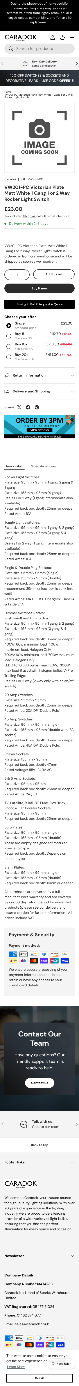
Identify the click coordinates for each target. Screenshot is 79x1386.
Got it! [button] (39, 1378)
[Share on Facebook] (28, 407)
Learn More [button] (16, 1367)
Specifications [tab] (43, 466)
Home (8, 92)
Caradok (10, 179)
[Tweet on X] (19, 407)
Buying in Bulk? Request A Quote (40, 304)
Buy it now (40, 288)
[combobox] (39, 49)
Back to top (39, 1145)
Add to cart (54, 274)
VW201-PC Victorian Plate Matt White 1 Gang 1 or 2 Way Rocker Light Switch (39, 96)
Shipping (29, 216)
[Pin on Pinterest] (36, 407)
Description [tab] (14, 466)
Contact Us (39, 1083)
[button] (62, 37)
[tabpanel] (39, 698)
